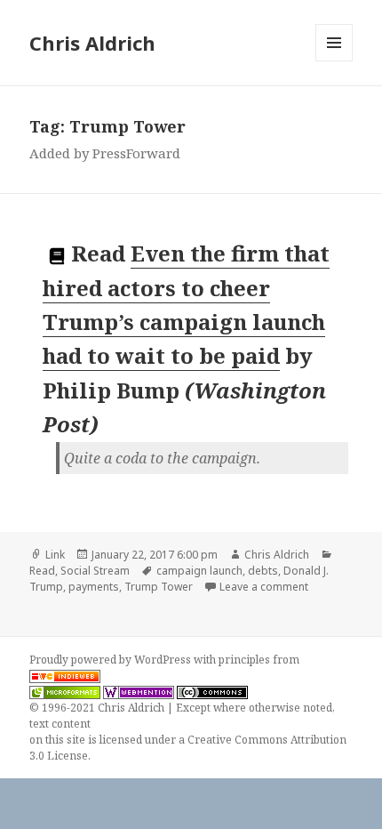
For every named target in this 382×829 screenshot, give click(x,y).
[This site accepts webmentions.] (138, 692)
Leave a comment (263, 586)
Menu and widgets (334, 60)
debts (263, 570)
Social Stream (95, 570)
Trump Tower (158, 586)
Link (55, 554)
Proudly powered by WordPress (111, 659)
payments (93, 586)
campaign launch (199, 570)
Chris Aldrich (92, 42)
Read (42, 570)
